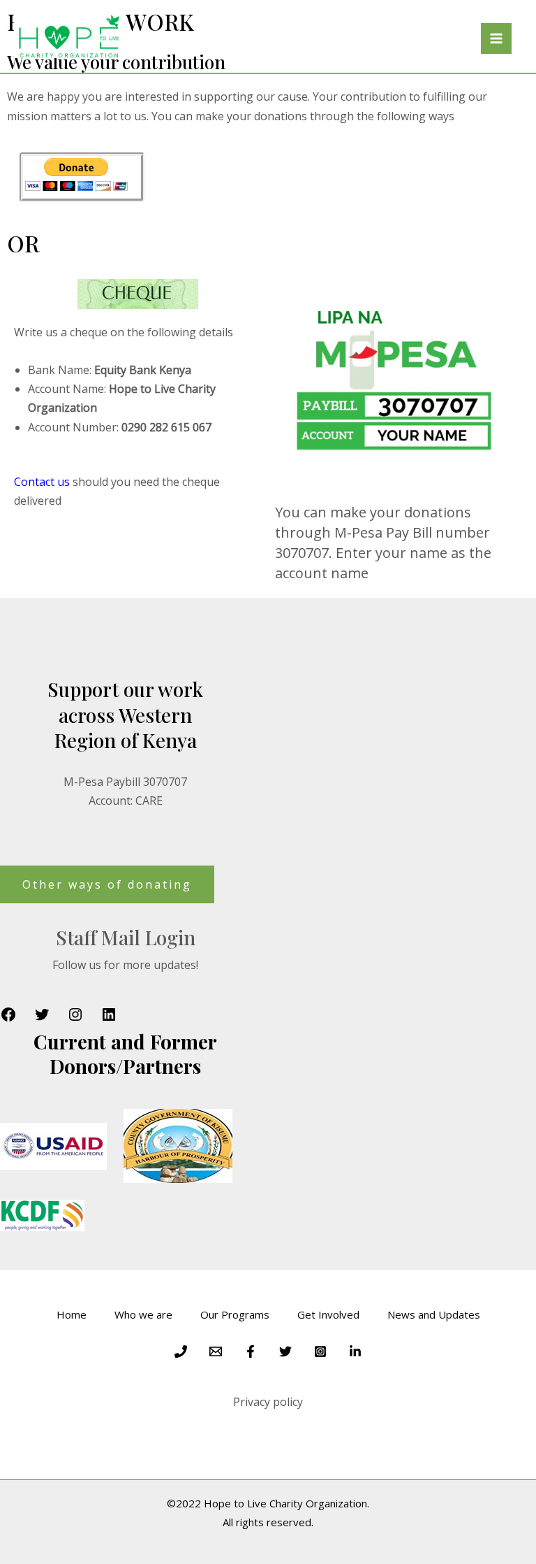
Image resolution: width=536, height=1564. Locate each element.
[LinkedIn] (108, 1018)
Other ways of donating (107, 884)
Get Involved (328, 1314)
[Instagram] (75, 1018)
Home (72, 1314)
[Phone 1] (181, 1351)
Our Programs (234, 1314)
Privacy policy (268, 1401)
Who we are (143, 1314)
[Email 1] (215, 1351)
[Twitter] (42, 1018)
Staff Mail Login (125, 937)
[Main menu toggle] (496, 38)
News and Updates (433, 1314)
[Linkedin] (355, 1351)
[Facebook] (8, 1018)
